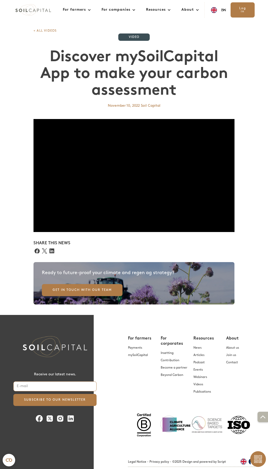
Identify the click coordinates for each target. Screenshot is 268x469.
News (197, 347)
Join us (231, 355)
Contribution (170, 360)
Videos (198, 384)
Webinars (200, 377)
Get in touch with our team (82, 290)
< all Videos (45, 30)
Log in (242, 10)
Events (198, 369)
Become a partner (174, 367)
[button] (77, 10)
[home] (35, 10)
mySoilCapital (138, 355)
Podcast (199, 362)
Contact (232, 362)
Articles (198, 355)
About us (232, 347)
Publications (202, 391)
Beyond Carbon (172, 375)
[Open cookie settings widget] (9, 460)
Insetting (167, 353)
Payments (135, 347)
